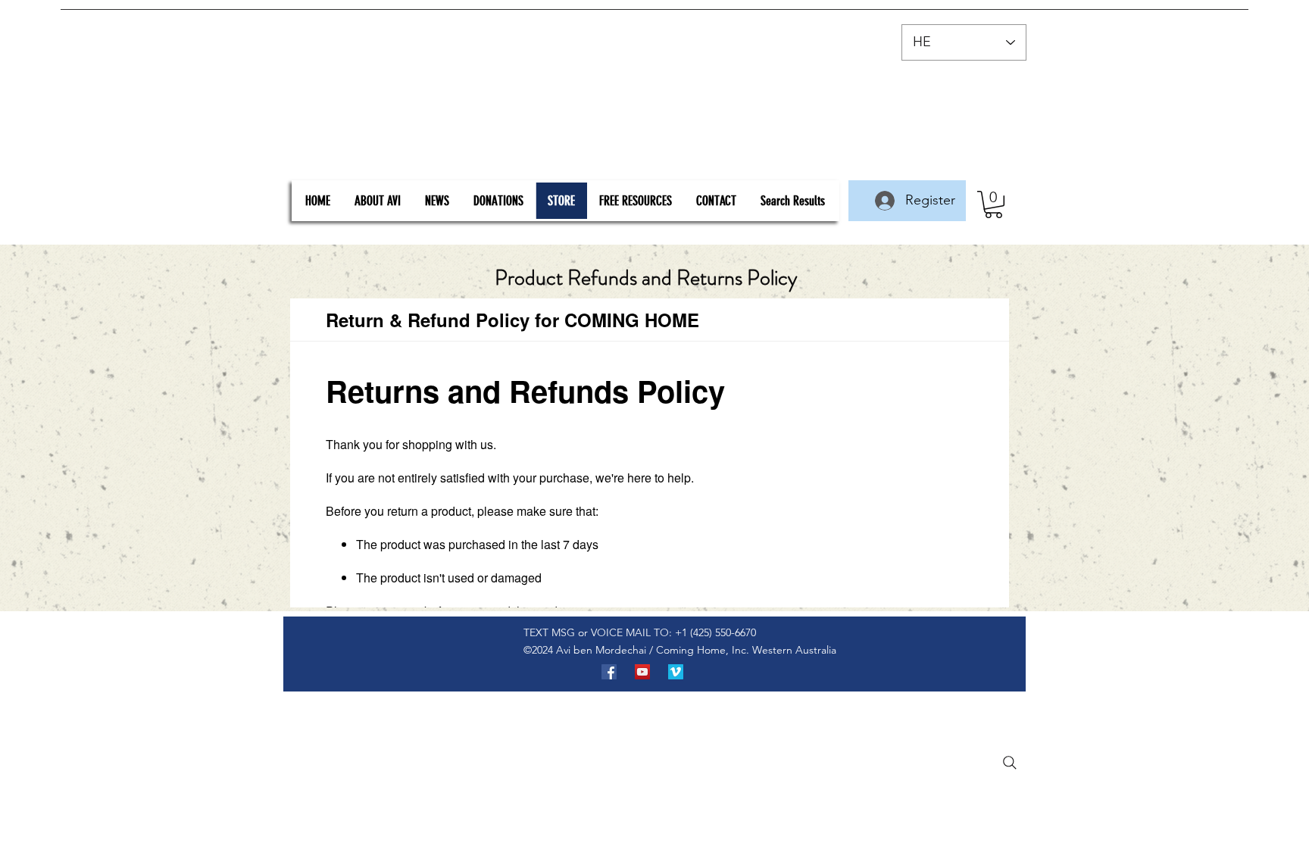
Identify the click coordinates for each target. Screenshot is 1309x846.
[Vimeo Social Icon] (675, 671)
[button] (993, 204)
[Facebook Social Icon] (609, 671)
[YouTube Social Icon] (642, 671)
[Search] (1010, 763)
